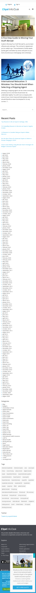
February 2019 (7, 260)
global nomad (21, 486)
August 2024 (6, 178)
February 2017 (7, 279)
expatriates (27, 483)
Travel (4, 457)
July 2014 (5, 295)
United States (19, 504)
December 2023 (7, 190)
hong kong (14, 489)
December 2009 (7, 389)
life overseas (30, 492)
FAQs (2, 553)
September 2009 (7, 394)
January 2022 (6, 228)
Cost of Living (10, 471)
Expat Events (6, 415)
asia (26, 468)
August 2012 (6, 332)
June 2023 (5, 201)
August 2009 (6, 396)
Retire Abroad (7, 450)
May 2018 (5, 261)
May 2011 (5, 359)
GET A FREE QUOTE (23, 587)
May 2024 (5, 183)
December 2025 (7, 167)
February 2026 (7, 164)
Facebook (5, 570)
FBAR (15, 486)
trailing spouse (6, 504)
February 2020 (7, 258)
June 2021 (5, 240)
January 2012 (6, 345)
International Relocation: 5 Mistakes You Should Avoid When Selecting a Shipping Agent (17, 84)
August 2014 (6, 293)
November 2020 (7, 252)
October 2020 (7, 254)
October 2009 (7, 393)
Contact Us (22, 546)
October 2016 (7, 284)
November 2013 (7, 306)
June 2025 (5, 173)
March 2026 (6, 162)
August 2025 (6, 169)
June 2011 (5, 357)
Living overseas (22, 495)
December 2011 (7, 346)
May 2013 (5, 316)
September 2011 (7, 352)
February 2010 (7, 385)
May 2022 (5, 221)
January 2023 (6, 208)
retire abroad (16, 501)
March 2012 (6, 341)
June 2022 (5, 219)
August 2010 (6, 375)
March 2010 (6, 384)
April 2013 (5, 318)
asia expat (31, 468)
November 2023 (7, 192)
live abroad (5, 495)
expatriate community (7, 483)
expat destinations (7, 477)
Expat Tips (6, 427)
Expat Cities (6, 411)
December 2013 (7, 304)
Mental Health (7, 440)
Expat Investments (8, 418)
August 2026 (6, 153)
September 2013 (7, 309)
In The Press (5, 555)
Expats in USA (6, 432)
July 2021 (5, 238)
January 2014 (6, 302)
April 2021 (5, 244)
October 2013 (7, 307)
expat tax (9, 486)
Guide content (5, 551)
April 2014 (5, 299)
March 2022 (6, 224)
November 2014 (7, 288)
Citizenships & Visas (8, 408)
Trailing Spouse (7, 455)
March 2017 (6, 277)
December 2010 (7, 368)
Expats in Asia (6, 431)
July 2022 (5, 217)
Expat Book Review (11, 474)
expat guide (26, 477)
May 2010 (5, 380)
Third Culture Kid (7, 454)
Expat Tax (5, 425)
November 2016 (7, 283)
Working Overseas (6, 507)
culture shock (18, 471)
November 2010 (7, 369)
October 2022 (7, 213)
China (3, 471)
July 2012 (5, 334)
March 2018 (6, 265)
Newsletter (22, 551)
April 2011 (5, 361)
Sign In (18, 4)
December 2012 (7, 325)
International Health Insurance (11, 436)
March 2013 (6, 320)
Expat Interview (6, 480)
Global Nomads (7, 434)
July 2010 (5, 377)
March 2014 (6, 300)
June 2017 (5, 275)
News (4, 443)
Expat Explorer (17, 477)
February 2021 (7, 247)
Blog (4, 404)
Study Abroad (6, 452)
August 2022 (6, 215)
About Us (4, 544)
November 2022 (7, 212)
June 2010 (5, 378)
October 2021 (7, 233)
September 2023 (7, 196)
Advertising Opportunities (26, 544)
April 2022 (5, 222)
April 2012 (5, 339)
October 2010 (7, 371)
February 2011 (7, 364)
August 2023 (6, 197)
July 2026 (5, 155)
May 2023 (5, 203)
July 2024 (5, 180)
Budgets (5, 406)
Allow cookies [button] (7, 589)
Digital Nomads (7, 409)
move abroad (5, 498)
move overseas (15, 498)
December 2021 (7, 229)
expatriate (31, 480)
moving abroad (24, 498)
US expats (27, 504)
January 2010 (6, 387)
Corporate (4, 546)
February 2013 (7, 322)
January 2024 (6, 189)
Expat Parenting (7, 424)
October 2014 (7, 290)
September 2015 (7, 286)
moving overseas (6, 501)
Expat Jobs (6, 420)
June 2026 (5, 157)
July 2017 (5, 274)
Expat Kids (6, 422)
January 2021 (6, 249)
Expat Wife (6, 429)
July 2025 (5, 171)
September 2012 (7, 330)
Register (10, 4)
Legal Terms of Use (7, 579)
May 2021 (5, 242)
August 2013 (6, 311)
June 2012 (5, 336)
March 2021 (6, 245)
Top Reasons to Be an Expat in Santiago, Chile (14, 122)
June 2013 (5, 314)
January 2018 (6, 267)
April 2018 (5, 263)
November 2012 (7, 327)
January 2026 (6, 166)
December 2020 (7, 251)
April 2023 (5, 205)
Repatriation (6, 448)
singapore (31, 501)
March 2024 (6, 185)
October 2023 (7, 194)
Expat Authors (5, 549)
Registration (6, 445)
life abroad (22, 492)
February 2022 (7, 226)
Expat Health (6, 416)
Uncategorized (7, 459)
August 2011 (6, 353)
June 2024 (5, 182)
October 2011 (7, 350)
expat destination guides (24, 474)
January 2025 (6, 176)
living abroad (13, 495)
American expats (18, 468)
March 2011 (6, 362)
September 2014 (7, 291)
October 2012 (7, 329)
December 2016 (7, 281)
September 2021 (7, 235)
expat (3, 474)
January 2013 (6, 323)
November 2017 (7, 268)
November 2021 (7, 231)
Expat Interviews (16, 480)
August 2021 (6, 236)
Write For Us (23, 553)
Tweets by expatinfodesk (9, 516)
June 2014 (5, 297)
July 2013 (5, 313)
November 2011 (7, 348)
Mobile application (24, 549)
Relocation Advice (8, 447)
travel (12, 504)
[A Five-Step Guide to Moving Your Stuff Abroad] (18, 26)
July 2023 (5, 199)
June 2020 (5, 256)
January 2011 (6, 366)
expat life (24, 480)
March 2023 (6, 206)
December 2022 (7, 210)
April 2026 (5, 160)
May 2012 (5, 338)
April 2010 (5, 382)
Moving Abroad (7, 441)
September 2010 (7, 373)
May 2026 (5, 158)
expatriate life (18, 483)
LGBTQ (5, 438)
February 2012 (7, 343)
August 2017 (6, 272)
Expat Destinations (8, 413)
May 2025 (5, 174)
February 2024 (7, 187)
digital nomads (27, 471)
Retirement (24, 501)
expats (4, 486)
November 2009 (7, 391)
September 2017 (7, 270)
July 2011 (5, 355)
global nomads (6, 489)
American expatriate (7, 468)
